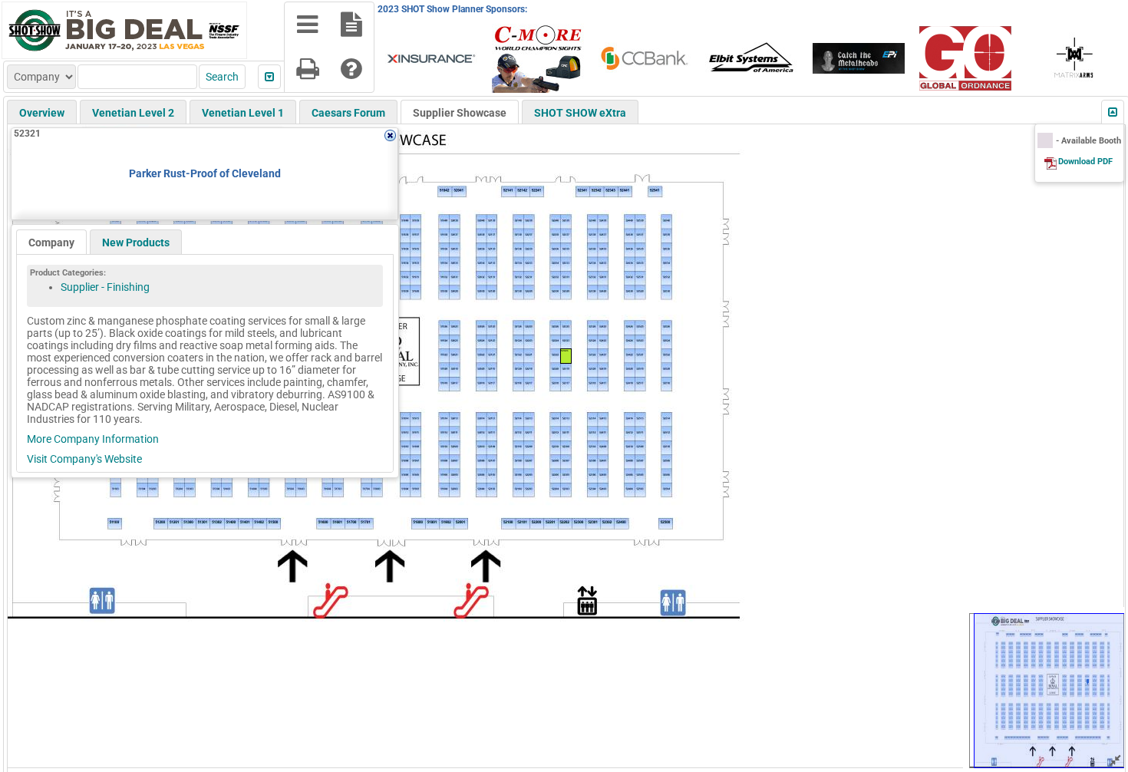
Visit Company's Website (84, 459)
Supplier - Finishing (105, 287)
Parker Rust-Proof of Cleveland (205, 173)
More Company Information (93, 439)
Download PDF (1085, 162)
